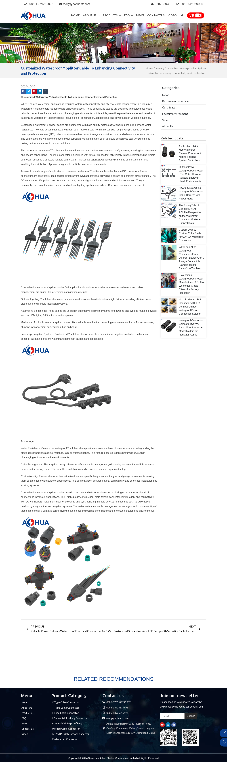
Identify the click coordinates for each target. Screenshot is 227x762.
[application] (97, 15)
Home (149, 68)
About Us (167, 126)
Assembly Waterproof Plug (67, 723)
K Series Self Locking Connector (69, 718)
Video (165, 120)
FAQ (23, 718)
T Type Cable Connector (65, 707)
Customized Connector (65, 739)
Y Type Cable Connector (65, 702)
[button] (23, 91)
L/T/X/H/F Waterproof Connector (70, 734)
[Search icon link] (182, 15)
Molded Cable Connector (66, 728)
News (159, 68)
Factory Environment (175, 113)
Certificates (169, 107)
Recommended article (175, 101)
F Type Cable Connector (65, 713)
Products (26, 713)
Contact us (27, 728)
